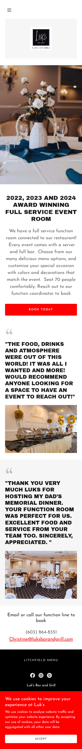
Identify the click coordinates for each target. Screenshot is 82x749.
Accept (41, 739)
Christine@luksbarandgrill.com (41, 639)
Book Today (41, 309)
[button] (9, 10)
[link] (41, 38)
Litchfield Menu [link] (41, 660)
